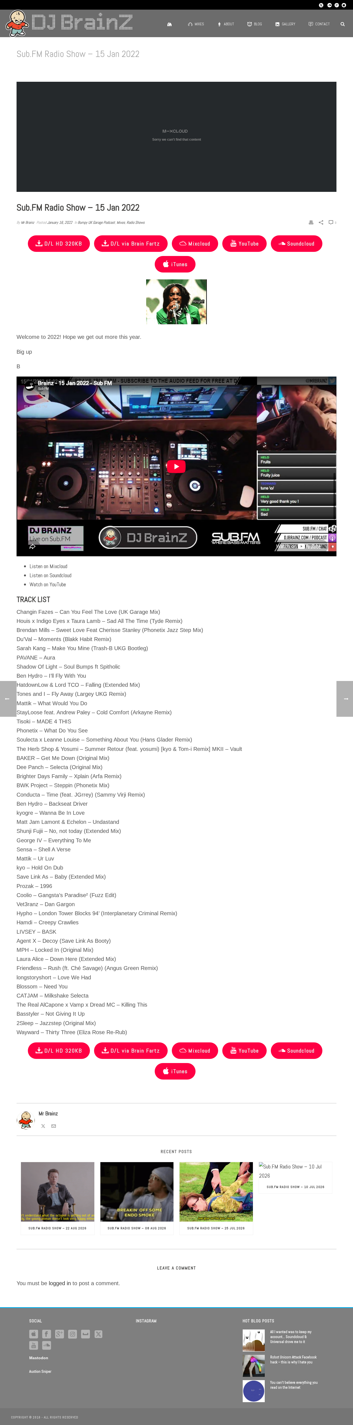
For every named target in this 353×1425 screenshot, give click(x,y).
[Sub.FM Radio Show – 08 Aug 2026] (137, 1192)
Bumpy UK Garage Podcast (96, 222)
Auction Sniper (40, 1371)
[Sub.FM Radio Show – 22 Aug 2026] (57, 1192)
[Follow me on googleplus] (59, 1334)
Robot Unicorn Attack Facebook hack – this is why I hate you (293, 1359)
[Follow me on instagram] (72, 1334)
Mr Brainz (27, 222)
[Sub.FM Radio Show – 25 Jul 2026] (216, 1192)
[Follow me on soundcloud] (46, 1345)
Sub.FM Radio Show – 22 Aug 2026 (57, 1228)
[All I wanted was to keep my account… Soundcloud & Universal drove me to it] (254, 1340)
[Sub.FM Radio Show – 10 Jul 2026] (295, 1171)
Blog (258, 23)
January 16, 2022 (59, 222)
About (229, 23)
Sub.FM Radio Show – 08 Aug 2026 (137, 1228)
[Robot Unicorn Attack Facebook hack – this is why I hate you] (254, 1366)
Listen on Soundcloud (50, 575)
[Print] (311, 222)
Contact (322, 23)
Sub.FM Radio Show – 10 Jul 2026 (296, 1187)
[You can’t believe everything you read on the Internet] (254, 1391)
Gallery (288, 23)
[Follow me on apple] (33, 1334)
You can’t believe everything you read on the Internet (294, 1385)
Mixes (199, 23)
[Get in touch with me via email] (53, 1125)
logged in (60, 1283)
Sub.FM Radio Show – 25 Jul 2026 (216, 1228)
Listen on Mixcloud (48, 566)
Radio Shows (136, 222)
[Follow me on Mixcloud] (85, 1334)
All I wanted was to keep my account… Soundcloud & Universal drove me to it (290, 1336)
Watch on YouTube (48, 584)
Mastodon (38, 1358)
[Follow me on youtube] (33, 1345)
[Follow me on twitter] (98, 1334)
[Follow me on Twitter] (43, 1125)
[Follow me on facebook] (46, 1334)
